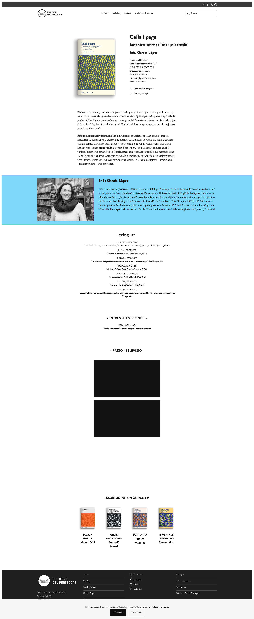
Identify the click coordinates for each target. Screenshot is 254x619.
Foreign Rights (89, 593)
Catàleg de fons (89, 587)
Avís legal (180, 575)
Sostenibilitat (181, 587)
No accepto (136, 612)
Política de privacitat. (160, 607)
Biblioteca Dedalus (144, 13)
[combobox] (201, 13)
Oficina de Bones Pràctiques (187, 593)
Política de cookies (183, 581)
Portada (104, 13)
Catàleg (116, 13)
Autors (127, 13)
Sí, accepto (118, 612)
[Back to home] (51, 13)
